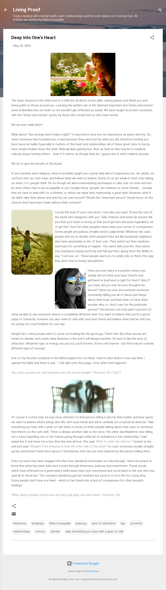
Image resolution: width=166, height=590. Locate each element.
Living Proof (26, 10)
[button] (152, 38)
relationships (21, 531)
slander (55, 531)
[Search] (160, 11)
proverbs (136, 523)
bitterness (20, 523)
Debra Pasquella (59, 523)
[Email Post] (13, 515)
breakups (38, 523)
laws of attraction (104, 523)
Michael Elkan (92, 571)
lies (123, 523)
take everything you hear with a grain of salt (94, 531)
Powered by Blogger (85, 563)
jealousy (81, 523)
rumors (40, 531)
